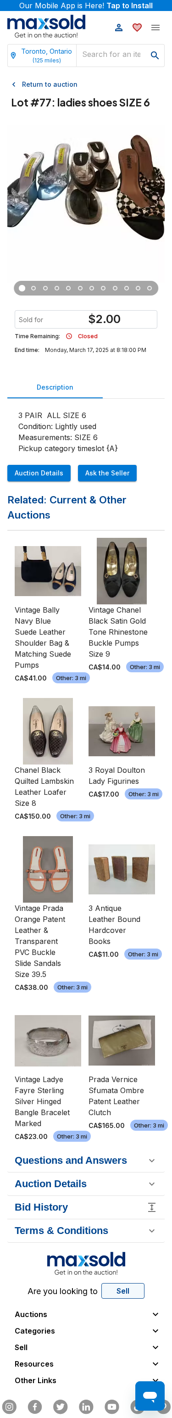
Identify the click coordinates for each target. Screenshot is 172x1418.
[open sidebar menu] (155, 27)
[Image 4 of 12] (57, 288)
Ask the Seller (107, 473)
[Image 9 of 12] (115, 288)
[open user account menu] (119, 27)
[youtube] (112, 1407)
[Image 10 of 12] (126, 288)
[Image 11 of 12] (138, 288)
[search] (155, 55)
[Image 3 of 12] (45, 288)
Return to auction (50, 84)
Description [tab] (55, 387)
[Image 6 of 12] (80, 288)
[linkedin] (86, 1407)
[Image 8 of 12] (103, 288)
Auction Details (39, 473)
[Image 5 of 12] (69, 288)
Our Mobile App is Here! (86, 5)
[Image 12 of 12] (150, 288)
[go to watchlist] (137, 27)
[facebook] (35, 1407)
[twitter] (61, 1407)
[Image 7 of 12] (91, 288)
